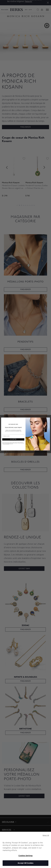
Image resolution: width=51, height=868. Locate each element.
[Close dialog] (48, 418)
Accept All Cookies (25, 863)
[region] (25, 850)
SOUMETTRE (13, 439)
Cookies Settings (25, 855)
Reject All (46, 835)
